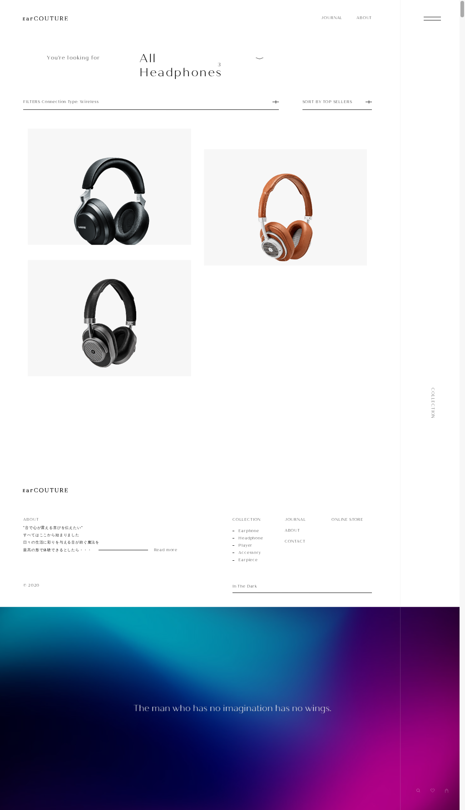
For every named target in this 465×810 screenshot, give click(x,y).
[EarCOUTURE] (45, 490)
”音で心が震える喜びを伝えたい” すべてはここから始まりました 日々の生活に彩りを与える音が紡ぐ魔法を (93, 538)
